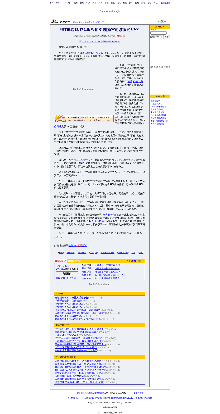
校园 (125, 3)
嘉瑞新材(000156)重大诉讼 (69, 316)
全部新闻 (78, 245)
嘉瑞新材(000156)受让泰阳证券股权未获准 (77, 319)
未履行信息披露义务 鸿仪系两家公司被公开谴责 (80, 313)
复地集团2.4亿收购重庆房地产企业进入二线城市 (80, 370)
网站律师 (118, 398)
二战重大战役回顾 (158, 115)
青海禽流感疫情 (157, 109)
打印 (133, 252)
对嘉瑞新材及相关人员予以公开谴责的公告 (78, 310)
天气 (131, 3)
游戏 (107, 3)
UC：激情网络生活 (77, 120)
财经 (82, 3)
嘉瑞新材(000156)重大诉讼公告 (71, 297)
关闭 (141, 252)
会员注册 (139, 398)
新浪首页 (77, 22)
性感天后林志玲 (157, 124)
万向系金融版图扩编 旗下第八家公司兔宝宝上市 (80, 344)
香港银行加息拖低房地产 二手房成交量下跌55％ (80, 367)
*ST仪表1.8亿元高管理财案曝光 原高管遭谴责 (79, 329)
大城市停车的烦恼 (158, 118)
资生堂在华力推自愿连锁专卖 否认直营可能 (78, 364)
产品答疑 (148, 398)
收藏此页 (82, 252)
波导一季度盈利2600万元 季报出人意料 (76, 347)
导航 (156, 3)
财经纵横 (86, 22)
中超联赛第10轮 (157, 112)
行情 (95, 53)
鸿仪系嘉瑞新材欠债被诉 (68, 300)
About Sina (81, 398)
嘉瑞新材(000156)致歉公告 (69, 303)
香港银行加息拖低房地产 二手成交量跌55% (78, 379)
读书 (119, 3)
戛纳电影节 (155, 101)
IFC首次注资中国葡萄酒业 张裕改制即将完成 (79, 338)
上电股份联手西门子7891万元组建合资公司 (78, 341)
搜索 (149, 3)
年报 (83, 160)
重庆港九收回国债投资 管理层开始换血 (75, 332)
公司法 (57, 126)
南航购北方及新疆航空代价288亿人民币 (76, 350)
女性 (113, 3)
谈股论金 (71, 252)
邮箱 (143, 3)
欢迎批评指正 (137, 393)
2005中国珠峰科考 (158, 106)
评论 (61, 252)
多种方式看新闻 (107, 252)
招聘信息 (109, 398)
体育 (64, 3)
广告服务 (91, 398)
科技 (88, 3)
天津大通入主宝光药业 (67, 335)
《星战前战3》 (157, 104)
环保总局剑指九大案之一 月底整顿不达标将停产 (80, 361)
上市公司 (96, 22)
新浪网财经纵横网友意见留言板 (90, 393)
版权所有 (107, 407)
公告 (66, 202)
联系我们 (100, 398)
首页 (51, 3)
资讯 (90, 53)
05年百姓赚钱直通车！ (101, 117)
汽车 (94, 3)
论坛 (101, 53)
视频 (76, 3)
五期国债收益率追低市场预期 (70, 376)
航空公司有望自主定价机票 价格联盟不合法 (78, 373)
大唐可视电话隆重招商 (79, 117)
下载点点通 (123, 252)
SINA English (128, 398)
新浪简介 (72, 398)
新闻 (58, 3)
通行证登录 (165, 3)
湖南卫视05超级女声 (159, 121)
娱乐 (70, 3)
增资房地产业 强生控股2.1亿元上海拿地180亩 (79, 382)
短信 (137, 3)
